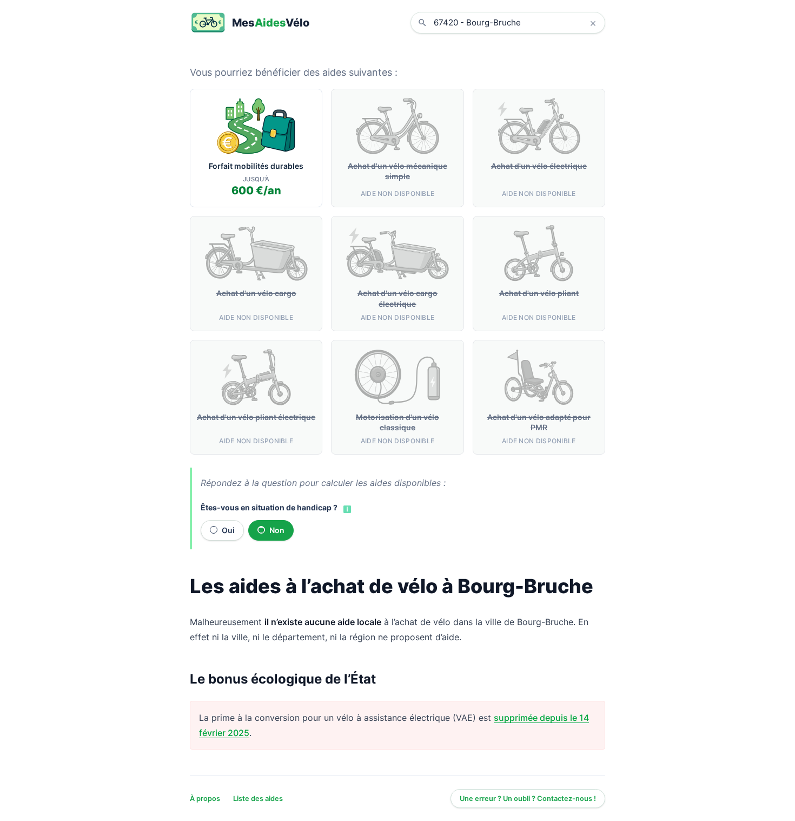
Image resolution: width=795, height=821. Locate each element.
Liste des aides (258, 798)
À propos (205, 798)
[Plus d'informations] (346, 508)
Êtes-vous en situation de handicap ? (269, 507)
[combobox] (516, 22)
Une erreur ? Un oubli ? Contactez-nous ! (528, 798)
